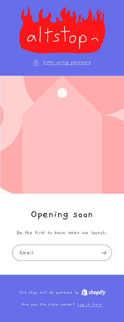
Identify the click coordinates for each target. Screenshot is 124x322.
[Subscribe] (103, 253)
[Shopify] (93, 292)
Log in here (89, 304)
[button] (62, 62)
